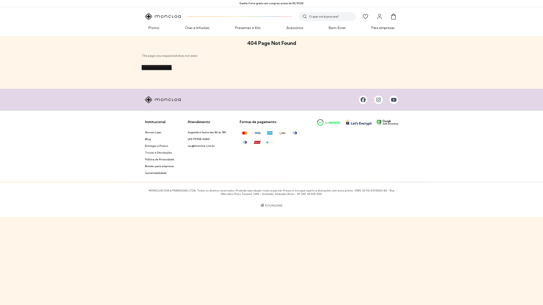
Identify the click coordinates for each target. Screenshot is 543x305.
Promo (153, 28)
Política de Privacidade (159, 159)
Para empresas (383, 28)
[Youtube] (393, 100)
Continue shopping (157, 67)
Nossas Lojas (153, 132)
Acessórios (294, 28)
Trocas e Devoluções (158, 152)
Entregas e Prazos (156, 145)
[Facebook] (363, 100)
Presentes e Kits (248, 28)
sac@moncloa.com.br (201, 145)
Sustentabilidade (156, 173)
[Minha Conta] (379, 16)
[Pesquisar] (304, 16)
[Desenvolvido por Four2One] (271, 205)
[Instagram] (378, 100)
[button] (393, 16)
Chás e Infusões (197, 28)
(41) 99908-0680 (199, 139)
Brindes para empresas (159, 166)
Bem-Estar (337, 28)
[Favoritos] (365, 16)
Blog (148, 139)
